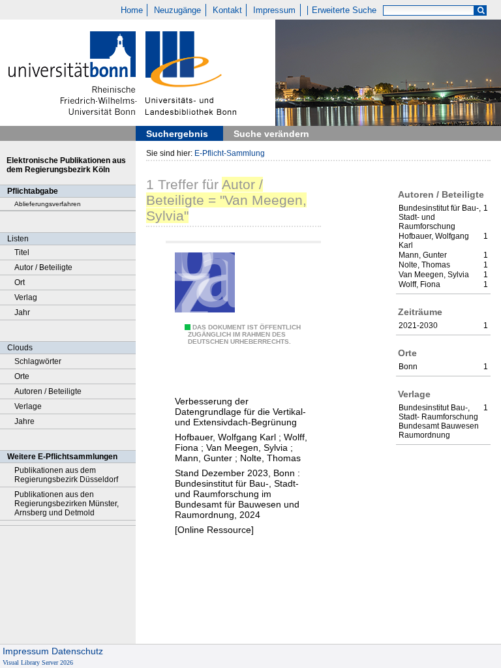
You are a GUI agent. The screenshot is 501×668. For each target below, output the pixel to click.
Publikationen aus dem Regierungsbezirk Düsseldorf (66, 475)
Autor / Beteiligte (43, 267)
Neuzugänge (177, 10)
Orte (21, 376)
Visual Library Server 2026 (38, 662)
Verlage (28, 406)
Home (132, 10)
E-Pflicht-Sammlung (229, 153)
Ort (19, 282)
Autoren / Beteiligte (48, 391)
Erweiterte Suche (344, 10)
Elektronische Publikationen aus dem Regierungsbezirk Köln (66, 165)
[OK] (481, 11)
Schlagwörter (37, 361)
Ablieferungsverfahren (47, 203)
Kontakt (227, 10)
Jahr (22, 312)
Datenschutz (77, 651)
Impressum (274, 10)
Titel (21, 252)
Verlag (25, 297)
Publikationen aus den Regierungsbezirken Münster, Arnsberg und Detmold (66, 503)
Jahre (24, 421)
